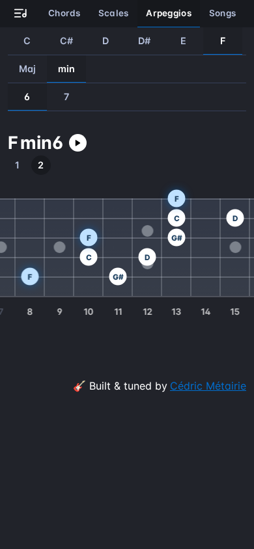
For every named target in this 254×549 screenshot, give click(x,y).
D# (144, 40)
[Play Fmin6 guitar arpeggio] (78, 143)
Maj (27, 68)
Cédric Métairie (208, 385)
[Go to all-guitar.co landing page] (21, 14)
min (67, 68)
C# (67, 40)
